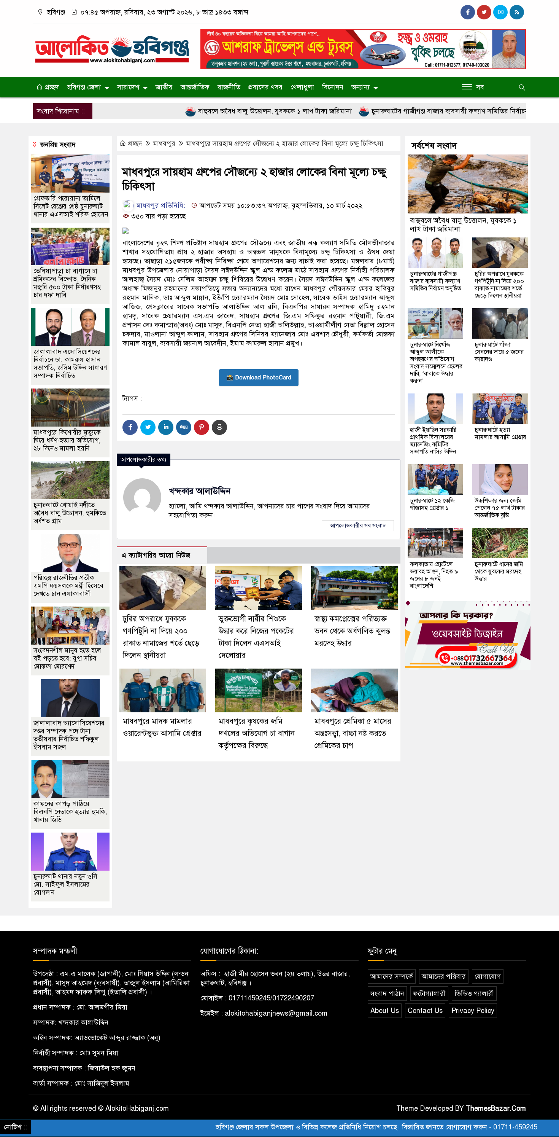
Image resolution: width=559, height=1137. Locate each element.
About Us (384, 1010)
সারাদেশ (128, 87)
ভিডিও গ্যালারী (474, 993)
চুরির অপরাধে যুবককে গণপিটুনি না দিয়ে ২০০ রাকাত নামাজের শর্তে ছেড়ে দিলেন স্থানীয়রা (499, 284)
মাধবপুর (164, 143)
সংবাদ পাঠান (387, 993)
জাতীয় (164, 87)
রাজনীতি (229, 87)
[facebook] (468, 12)
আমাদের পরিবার (444, 976)
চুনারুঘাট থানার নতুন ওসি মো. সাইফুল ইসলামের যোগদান (65, 885)
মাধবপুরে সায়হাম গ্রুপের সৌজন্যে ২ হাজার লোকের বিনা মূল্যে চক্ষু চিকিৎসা (284, 143)
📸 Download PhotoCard (258, 377)
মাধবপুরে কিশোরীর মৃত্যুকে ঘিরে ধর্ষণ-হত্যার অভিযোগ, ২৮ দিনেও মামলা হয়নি (67, 440)
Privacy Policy (472, 1010)
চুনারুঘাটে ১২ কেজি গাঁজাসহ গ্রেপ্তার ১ (432, 504)
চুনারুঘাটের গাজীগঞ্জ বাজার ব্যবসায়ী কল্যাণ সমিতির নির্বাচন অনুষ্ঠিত (419, 111)
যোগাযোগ (488, 976)
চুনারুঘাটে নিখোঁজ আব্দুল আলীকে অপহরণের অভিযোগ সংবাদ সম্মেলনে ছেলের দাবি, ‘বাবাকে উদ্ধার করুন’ (436, 363)
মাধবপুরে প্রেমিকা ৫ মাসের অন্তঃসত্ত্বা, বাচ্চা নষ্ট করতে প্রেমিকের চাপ (352, 733)
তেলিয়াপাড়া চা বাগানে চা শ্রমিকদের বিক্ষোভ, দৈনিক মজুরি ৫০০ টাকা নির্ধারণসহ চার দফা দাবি (67, 283)
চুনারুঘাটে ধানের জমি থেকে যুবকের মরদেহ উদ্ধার (499, 572)
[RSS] (517, 12)
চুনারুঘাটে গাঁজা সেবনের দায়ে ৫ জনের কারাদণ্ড (499, 352)
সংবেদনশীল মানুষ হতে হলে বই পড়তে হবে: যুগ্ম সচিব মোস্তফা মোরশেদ (67, 658)
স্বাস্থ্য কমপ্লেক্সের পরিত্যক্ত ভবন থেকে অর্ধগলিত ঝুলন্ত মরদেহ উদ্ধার (352, 631)
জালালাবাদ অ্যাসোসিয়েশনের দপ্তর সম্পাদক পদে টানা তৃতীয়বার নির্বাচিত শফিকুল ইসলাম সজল (69, 735)
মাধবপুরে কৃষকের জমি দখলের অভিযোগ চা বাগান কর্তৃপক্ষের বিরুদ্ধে (257, 733)
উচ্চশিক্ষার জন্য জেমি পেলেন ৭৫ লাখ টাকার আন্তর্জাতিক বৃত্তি (500, 508)
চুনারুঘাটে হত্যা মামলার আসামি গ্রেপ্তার (500, 433)
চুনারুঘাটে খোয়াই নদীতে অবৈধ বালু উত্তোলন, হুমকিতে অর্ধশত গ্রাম (69, 513)
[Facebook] (130, 427)
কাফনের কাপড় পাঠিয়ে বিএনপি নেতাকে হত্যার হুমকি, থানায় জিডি (70, 812)
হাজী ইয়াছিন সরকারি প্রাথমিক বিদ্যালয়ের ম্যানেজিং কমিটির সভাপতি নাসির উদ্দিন (433, 440)
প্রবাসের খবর (265, 87)
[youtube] (500, 12)
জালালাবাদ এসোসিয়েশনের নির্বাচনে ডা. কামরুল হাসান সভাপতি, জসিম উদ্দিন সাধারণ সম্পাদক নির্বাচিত (70, 364)
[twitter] (484, 12)
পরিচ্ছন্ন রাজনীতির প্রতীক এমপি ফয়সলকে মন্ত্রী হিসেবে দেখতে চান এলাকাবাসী (68, 586)
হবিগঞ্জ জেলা (84, 87)
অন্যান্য (360, 87)
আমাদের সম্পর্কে (391, 976)
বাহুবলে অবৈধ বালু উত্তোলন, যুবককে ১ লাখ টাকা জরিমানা (233, 111)
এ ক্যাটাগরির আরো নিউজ (156, 555)
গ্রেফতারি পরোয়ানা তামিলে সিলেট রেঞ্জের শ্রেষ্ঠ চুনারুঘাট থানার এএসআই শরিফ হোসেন (70, 206)
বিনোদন (332, 87)
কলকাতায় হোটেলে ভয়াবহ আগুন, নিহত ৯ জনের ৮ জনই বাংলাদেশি (434, 575)
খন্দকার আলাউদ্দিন (200, 491)
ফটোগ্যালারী (429, 993)
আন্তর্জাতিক (195, 87)
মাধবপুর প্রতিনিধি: (160, 205)
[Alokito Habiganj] (112, 45)
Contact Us (425, 1010)
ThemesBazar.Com (496, 1108)
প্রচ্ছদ (51, 87)
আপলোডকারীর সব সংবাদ (358, 525)
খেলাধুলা (302, 87)
